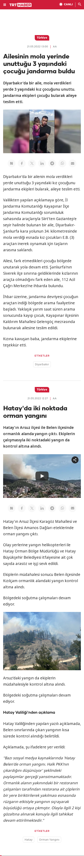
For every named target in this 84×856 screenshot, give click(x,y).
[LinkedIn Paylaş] (42, 163)
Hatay (28, 839)
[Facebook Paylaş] (22, 163)
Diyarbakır (42, 364)
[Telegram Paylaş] (52, 163)
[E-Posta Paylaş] (72, 163)
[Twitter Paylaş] (32, 163)
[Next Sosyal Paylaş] (11, 163)
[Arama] (79, 4)
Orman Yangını (49, 839)
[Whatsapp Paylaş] (62, 163)
